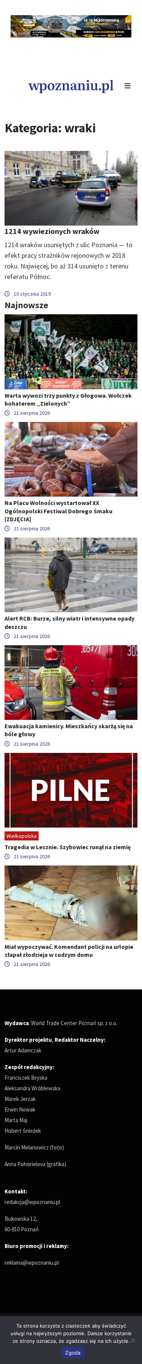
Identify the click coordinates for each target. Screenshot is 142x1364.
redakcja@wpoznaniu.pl (32, 1202)
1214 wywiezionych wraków (52, 231)
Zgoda (72, 1353)
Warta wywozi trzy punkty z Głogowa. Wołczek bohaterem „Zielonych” (68, 399)
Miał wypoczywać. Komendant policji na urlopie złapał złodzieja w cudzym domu (69, 950)
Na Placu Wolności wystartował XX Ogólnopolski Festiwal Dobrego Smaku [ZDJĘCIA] (58, 510)
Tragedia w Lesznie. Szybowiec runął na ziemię (68, 847)
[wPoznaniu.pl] (71, 85)
